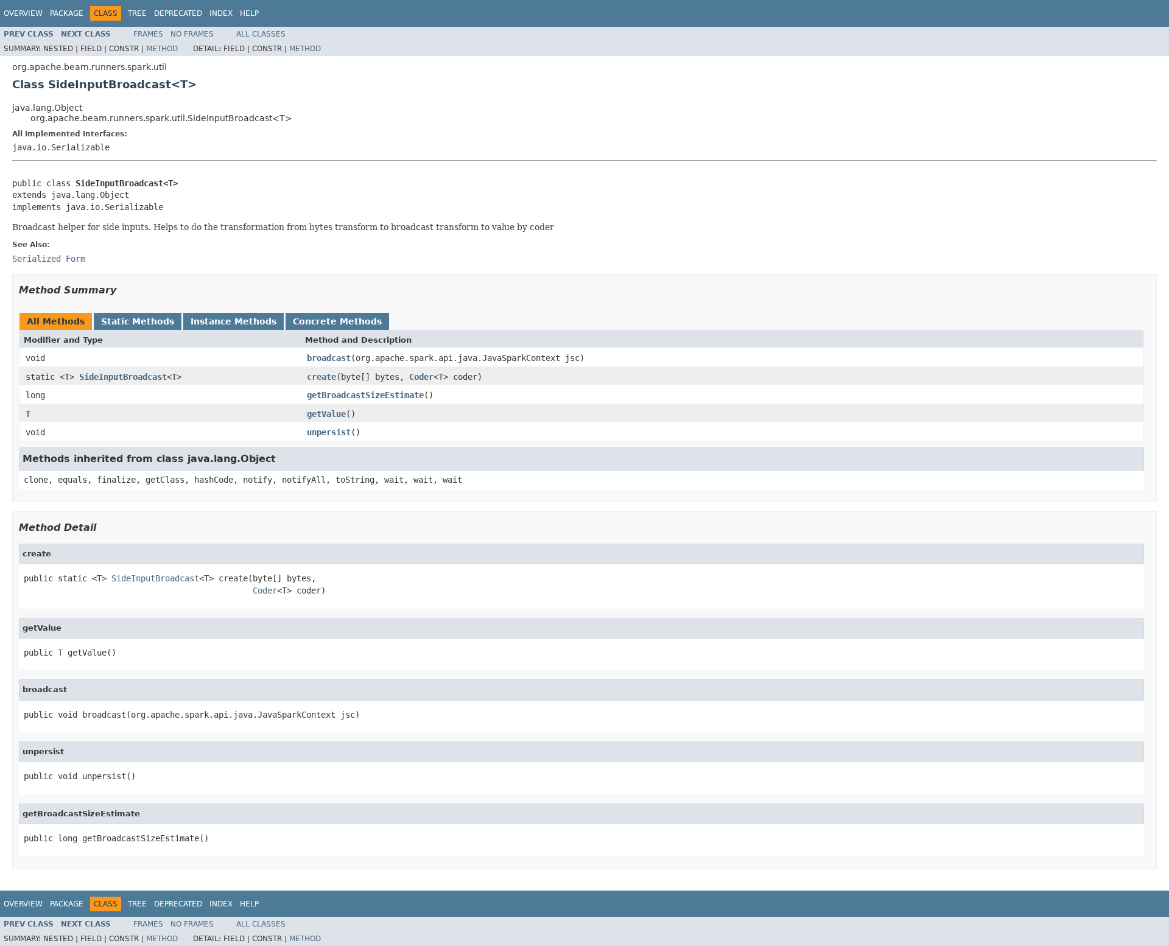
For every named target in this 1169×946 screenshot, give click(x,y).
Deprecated (178, 13)
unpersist (329, 432)
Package (66, 13)
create (321, 377)
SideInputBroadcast (123, 377)
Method (162, 48)
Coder (421, 377)
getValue (326, 414)
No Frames (192, 34)
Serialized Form (48, 259)
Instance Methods (233, 321)
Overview (23, 13)
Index (221, 13)
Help (249, 13)
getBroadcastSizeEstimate (365, 395)
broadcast (329, 358)
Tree (137, 13)
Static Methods (137, 321)
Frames (148, 34)
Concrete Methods (337, 321)
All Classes (261, 34)
